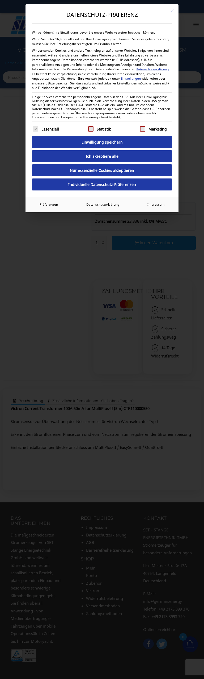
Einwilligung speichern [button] (102, 142)
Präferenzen (49, 204)
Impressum (155, 204)
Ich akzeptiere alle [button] (102, 156)
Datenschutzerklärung (152, 69)
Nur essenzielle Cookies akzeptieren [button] (102, 170)
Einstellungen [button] (131, 78)
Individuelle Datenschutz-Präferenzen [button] (102, 184)
